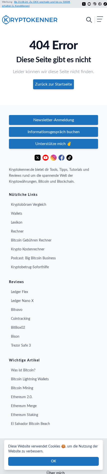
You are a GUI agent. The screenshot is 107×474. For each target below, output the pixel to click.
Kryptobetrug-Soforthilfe (30, 267)
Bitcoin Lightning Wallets (30, 379)
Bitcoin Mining (22, 388)
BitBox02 (18, 327)
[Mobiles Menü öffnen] (94, 19)
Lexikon (16, 222)
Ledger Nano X (22, 301)
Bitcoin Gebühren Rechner (31, 240)
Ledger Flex (19, 292)
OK (53, 461)
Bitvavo (16, 310)
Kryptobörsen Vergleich (28, 205)
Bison (15, 336)
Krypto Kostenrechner (28, 249)
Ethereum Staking (24, 415)
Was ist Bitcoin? (23, 370)
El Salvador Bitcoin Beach (30, 424)
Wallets (16, 213)
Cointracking (20, 319)
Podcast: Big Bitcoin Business (33, 258)
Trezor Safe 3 (21, 345)
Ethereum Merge (24, 406)
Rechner (17, 231)
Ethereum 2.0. (21, 397)
